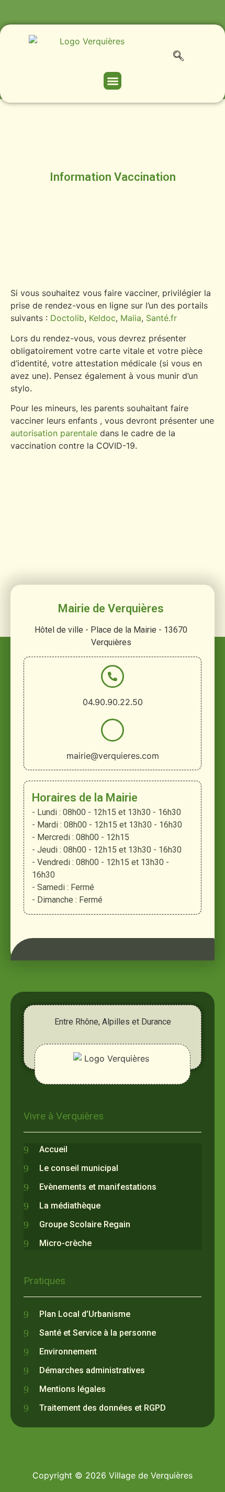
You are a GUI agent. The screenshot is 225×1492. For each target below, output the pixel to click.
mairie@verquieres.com (112, 755)
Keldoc (102, 318)
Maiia (130, 318)
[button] (178, 57)
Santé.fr (161, 318)
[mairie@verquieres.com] (112, 730)
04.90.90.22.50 (113, 702)
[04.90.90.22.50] (112, 676)
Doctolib (67, 318)
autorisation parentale (53, 433)
